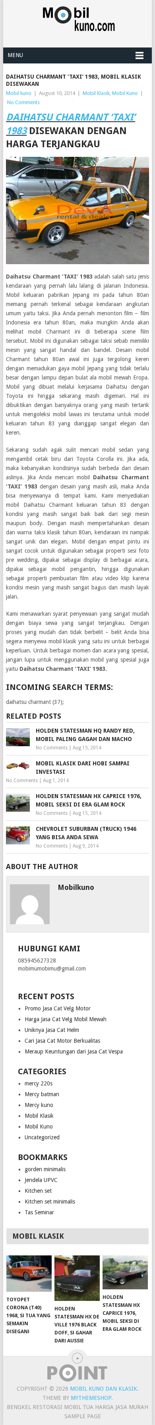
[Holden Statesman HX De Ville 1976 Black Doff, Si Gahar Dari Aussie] (77, 1278)
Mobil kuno (18, 93)
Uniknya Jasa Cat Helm (52, 1030)
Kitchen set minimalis (50, 1201)
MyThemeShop (91, 1398)
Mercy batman (42, 1094)
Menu (15, 55)
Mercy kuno (39, 1105)
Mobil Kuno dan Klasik (103, 1388)
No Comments (23, 102)
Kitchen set (38, 1191)
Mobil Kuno (125, 93)
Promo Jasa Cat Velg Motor (58, 1008)
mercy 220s (38, 1083)
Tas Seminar (39, 1212)
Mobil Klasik (96, 93)
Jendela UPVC (41, 1180)
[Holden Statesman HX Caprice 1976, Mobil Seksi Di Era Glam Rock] (125, 1272)
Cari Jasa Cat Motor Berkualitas (62, 1041)
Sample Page (82, 1416)
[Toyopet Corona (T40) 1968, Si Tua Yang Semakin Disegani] (29, 1273)
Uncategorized (42, 1137)
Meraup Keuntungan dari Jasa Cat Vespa (74, 1051)
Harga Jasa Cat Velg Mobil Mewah (66, 1019)
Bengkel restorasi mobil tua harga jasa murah (77, 1407)
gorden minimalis (45, 1169)
